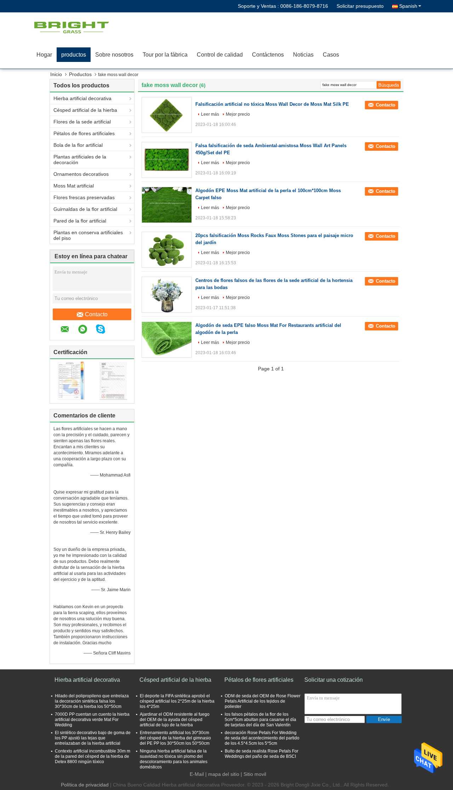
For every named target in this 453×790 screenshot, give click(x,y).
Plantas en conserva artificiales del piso (88, 235)
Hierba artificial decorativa (82, 98)
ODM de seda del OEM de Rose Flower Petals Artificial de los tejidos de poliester (262, 701)
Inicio (56, 74)
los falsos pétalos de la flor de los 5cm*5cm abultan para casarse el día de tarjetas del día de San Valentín (260, 719)
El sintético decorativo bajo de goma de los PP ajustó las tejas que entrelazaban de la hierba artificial (93, 738)
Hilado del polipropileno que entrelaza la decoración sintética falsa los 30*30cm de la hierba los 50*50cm (92, 701)
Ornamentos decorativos (81, 174)
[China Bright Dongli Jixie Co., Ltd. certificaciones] (71, 380)
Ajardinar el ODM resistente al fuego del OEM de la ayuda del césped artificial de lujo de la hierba (175, 719)
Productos (80, 74)
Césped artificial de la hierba (85, 110)
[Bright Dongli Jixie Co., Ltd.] (72, 26)
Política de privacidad (85, 785)
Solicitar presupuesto (360, 6)
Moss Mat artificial (73, 186)
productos (73, 55)
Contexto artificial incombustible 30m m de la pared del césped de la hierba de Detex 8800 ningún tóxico (92, 756)
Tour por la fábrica (165, 55)
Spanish (408, 6)
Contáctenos (268, 55)
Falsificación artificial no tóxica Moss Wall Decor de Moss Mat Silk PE (272, 104)
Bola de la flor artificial (78, 145)
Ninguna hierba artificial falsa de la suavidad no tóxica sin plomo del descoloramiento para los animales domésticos (173, 759)
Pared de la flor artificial (79, 221)
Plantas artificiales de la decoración (79, 159)
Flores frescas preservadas (84, 197)
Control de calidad (220, 55)
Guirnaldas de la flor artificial (85, 209)
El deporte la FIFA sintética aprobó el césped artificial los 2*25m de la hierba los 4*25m (177, 701)
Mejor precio (238, 114)
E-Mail (197, 774)
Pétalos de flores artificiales (84, 133)
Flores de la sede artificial (82, 122)
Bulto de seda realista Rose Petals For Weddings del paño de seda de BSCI (261, 754)
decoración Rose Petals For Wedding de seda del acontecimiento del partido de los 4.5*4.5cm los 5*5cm (262, 738)
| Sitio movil (253, 774)
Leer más (210, 114)
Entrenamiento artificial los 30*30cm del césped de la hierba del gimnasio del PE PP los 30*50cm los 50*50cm (175, 738)
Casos (331, 55)
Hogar (44, 55)
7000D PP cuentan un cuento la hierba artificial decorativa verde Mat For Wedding (92, 719)
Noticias (303, 55)
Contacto (96, 314)
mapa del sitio (223, 774)
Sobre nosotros (114, 55)
